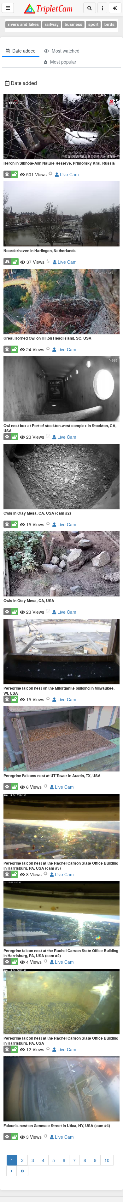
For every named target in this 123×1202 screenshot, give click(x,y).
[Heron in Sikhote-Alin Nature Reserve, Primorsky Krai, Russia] (61, 127)
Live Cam (69, 174)
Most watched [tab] (64, 51)
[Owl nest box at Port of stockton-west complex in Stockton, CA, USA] (61, 389)
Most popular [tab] (62, 62)
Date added (23, 83)
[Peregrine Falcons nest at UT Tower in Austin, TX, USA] (61, 739)
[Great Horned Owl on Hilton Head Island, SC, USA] (61, 302)
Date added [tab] (23, 51)
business (73, 24)
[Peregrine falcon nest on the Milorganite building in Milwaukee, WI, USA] (61, 652)
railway (52, 24)
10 (106, 1160)
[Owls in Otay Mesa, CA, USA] (61, 564)
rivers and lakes (23, 24)
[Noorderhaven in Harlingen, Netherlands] (61, 214)
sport (93, 24)
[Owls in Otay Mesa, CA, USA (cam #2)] (61, 477)
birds (109, 24)
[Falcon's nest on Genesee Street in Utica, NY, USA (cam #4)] (61, 1089)
